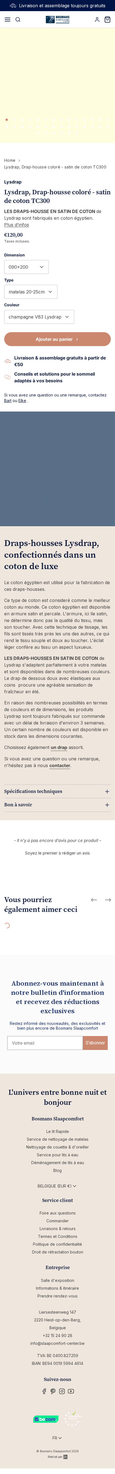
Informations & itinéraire (57, 1288)
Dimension (14, 255)
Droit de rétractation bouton (57, 1252)
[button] (57, 852)
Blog (57, 1170)
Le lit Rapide (57, 1131)
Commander (57, 1220)
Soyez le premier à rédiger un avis (57, 853)
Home (9, 160)
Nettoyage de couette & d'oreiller (57, 1147)
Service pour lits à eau (57, 1154)
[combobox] (26, 267)
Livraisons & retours (58, 1228)
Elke (22, 400)
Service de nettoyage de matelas (57, 1139)
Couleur (12, 304)
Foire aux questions (58, 1213)
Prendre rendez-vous (57, 1296)
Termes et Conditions (57, 1236)
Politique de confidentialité (57, 1244)
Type (8, 280)
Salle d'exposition (57, 1280)
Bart (7, 400)
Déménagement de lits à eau (57, 1162)
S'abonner (95, 1042)
